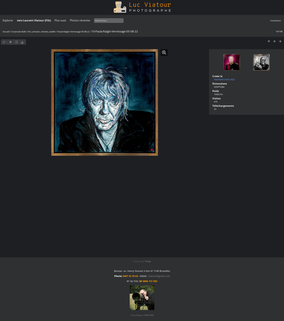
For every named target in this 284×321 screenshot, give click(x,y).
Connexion (275, 20)
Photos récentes (80, 20)
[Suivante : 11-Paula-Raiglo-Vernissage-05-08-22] (280, 41)
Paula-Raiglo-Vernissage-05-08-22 (73, 31)
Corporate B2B (18, 31)
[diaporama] (11, 42)
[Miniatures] (269, 41)
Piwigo (148, 261)
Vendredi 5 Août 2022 (224, 79)
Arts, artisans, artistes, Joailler (41, 31)
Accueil (6, 31)
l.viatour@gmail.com (158, 276)
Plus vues (60, 20)
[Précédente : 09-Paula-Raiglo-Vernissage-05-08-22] (274, 41)
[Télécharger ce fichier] (22, 42)
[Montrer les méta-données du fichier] (16, 42)
